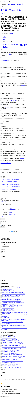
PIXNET (6, 379)
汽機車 (10, 212)
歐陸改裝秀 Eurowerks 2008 (8, 304)
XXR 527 (23, 85)
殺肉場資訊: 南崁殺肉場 (7, 289)
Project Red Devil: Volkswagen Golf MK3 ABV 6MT (13, 295)
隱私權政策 (23, 379)
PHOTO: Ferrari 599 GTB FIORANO (10, 306)
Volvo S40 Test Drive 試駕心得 (8, 351)
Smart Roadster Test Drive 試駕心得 (9, 359)
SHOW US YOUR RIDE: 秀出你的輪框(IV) (10, 186)
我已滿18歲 (3, 396)
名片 (4, 39)
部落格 (4, 37)
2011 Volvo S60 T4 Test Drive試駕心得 (10, 353)
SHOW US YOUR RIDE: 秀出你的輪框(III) (10, 184)
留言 (14, 209)
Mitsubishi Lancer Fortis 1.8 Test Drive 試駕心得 (12, 342)
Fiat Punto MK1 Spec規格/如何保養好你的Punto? (12, 292)
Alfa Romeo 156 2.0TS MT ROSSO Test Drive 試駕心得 (14, 347)
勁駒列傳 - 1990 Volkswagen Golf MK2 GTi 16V (12, 299)
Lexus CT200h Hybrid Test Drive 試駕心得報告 (12, 354)
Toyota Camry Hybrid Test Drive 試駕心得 (11, 364)
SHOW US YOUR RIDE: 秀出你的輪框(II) (10, 181)
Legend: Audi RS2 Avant (7, 317)
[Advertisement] (11, 63)
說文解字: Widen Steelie (7, 323)
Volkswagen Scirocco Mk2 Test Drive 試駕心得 (12, 348)
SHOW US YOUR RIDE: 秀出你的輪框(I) (10, 179)
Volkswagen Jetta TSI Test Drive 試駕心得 (11, 362)
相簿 (4, 36)
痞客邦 (11, 209)
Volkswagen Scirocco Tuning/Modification (10, 296)
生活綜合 (11, 33)
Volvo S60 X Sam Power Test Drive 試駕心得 (11, 367)
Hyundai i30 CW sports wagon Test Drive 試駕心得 (12, 343)
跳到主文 (3, 13)
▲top (2, 216)
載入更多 (2, 219)
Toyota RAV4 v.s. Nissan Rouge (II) (9, 339)
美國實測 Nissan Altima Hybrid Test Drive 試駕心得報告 (14, 356)
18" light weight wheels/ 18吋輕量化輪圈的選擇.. (12, 322)
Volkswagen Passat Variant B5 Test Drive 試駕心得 (12, 361)
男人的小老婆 (12, 214)
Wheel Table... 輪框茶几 (6, 163)
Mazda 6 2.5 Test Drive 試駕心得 (9, 336)
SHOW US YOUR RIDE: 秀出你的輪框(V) (10, 189)
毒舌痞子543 (3, 201)
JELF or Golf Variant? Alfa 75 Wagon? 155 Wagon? (12, 305)
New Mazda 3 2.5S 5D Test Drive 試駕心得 (11, 345)
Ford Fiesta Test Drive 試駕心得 (8, 365)
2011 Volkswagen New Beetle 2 (8, 298)
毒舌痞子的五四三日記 (11, 10)
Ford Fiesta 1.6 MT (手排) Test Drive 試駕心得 (12, 350)
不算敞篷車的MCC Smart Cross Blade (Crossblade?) (13, 302)
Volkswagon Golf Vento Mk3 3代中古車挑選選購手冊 (13, 294)
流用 (10, 54)
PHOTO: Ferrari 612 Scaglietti (8, 308)
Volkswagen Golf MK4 (5, 60)
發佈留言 (2, 226)
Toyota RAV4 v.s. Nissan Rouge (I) (9, 338)
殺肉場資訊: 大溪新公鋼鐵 (8, 290)
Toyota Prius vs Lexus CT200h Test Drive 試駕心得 (12, 357)
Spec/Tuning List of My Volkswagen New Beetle (12, 287)
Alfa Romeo (21, 158)
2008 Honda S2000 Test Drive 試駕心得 (10, 340)
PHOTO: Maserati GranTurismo (8, 310)
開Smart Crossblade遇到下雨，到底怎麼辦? (11, 301)
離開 (7, 396)
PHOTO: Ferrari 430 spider (7, 309)
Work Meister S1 (12, 100)
